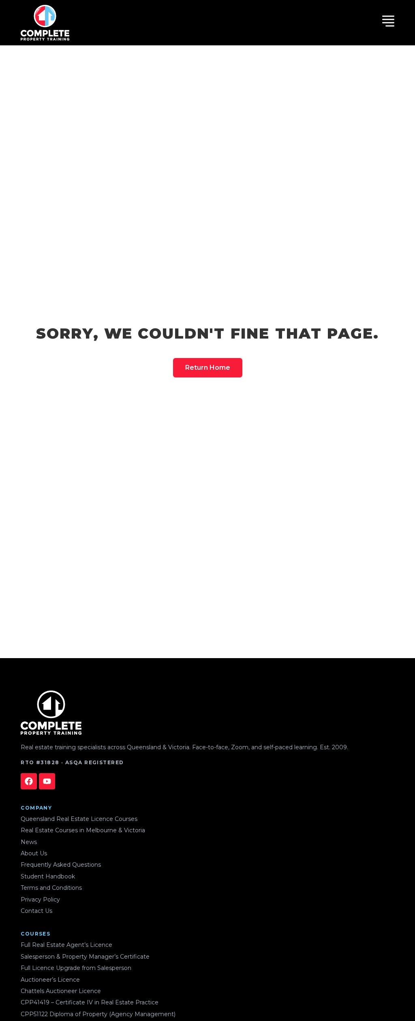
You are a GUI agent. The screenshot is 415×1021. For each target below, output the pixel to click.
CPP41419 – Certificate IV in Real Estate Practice (89, 1002)
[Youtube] (47, 781)
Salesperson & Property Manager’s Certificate (85, 956)
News (29, 842)
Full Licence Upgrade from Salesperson (76, 968)
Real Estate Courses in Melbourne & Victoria (83, 830)
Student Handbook (48, 876)
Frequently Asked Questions (61, 864)
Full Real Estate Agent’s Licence (66, 945)
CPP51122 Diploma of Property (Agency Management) (98, 1014)
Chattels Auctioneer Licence (61, 991)
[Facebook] (29, 781)
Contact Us (36, 910)
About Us (34, 853)
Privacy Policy (40, 899)
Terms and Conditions (51, 887)
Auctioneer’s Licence (50, 979)
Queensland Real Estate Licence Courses (79, 819)
